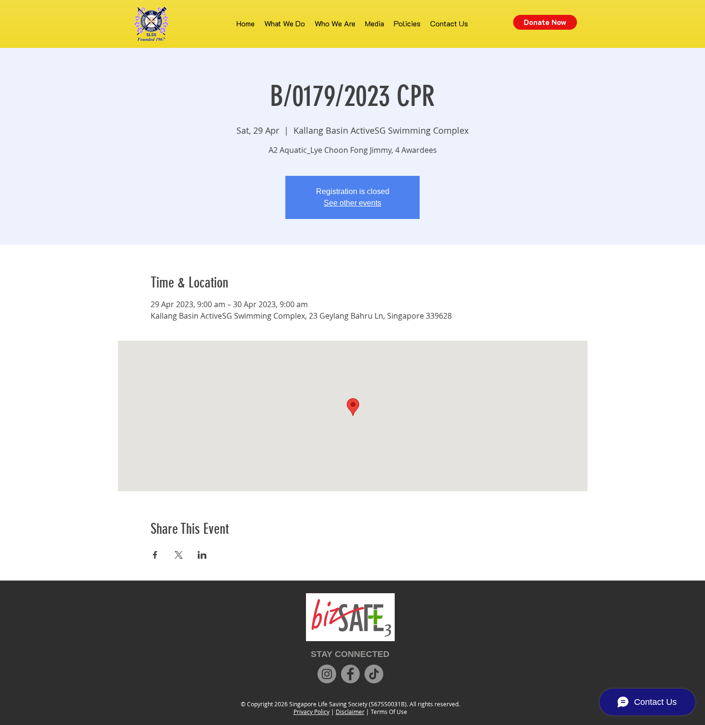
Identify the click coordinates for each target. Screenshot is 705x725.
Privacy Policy (311, 711)
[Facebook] (350, 674)
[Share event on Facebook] (155, 555)
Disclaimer (350, 711)
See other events (352, 203)
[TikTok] (373, 674)
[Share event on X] (178, 555)
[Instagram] (326, 674)
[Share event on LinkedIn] (202, 555)
